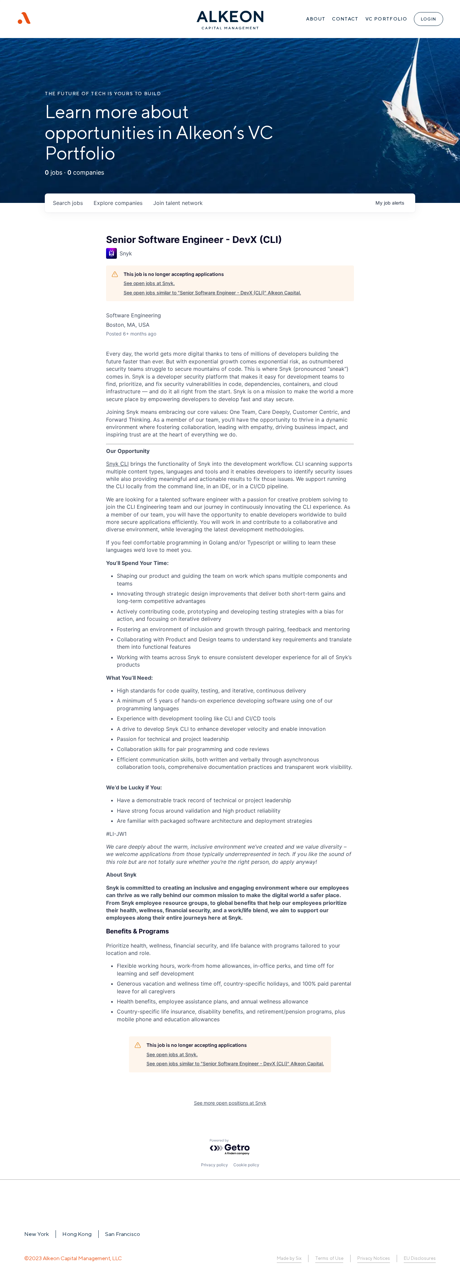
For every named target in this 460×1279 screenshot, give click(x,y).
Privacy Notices (373, 1258)
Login (428, 19)
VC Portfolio (386, 19)
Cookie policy (246, 1164)
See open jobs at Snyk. (149, 283)
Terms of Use (329, 1258)
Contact (345, 19)
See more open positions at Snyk (230, 1103)
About (316, 19)
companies (118, 203)
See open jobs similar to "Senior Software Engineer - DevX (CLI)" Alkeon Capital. (212, 292)
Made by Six (289, 1258)
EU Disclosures (420, 1258)
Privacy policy (214, 1164)
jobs (68, 203)
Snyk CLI (117, 463)
